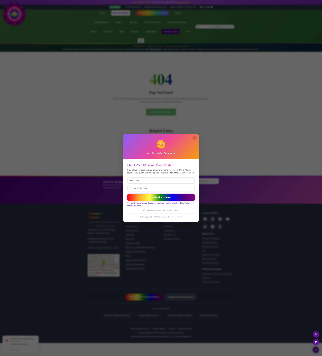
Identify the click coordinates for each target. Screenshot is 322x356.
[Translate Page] (316, 334)
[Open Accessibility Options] (316, 342)
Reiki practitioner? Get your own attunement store (161, 217)
